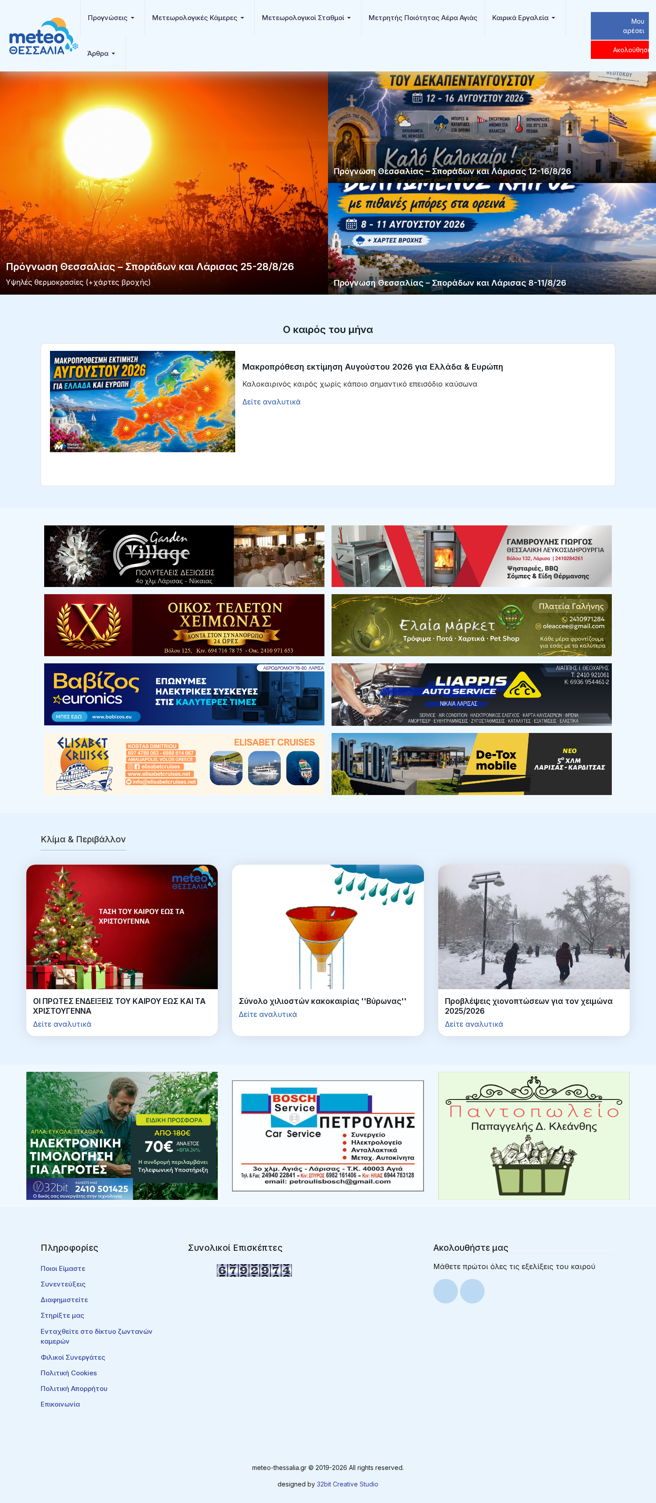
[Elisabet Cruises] (184, 763)
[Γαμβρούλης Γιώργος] (472, 555)
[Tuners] (122, 1135)
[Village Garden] (184, 555)
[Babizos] (184, 693)
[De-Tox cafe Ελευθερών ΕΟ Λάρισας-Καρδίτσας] (472, 763)
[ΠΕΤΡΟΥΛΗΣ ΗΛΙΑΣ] (327, 1135)
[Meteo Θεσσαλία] (43, 34)
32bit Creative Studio (347, 1484)
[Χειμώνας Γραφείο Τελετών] (184, 624)
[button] (113, 18)
